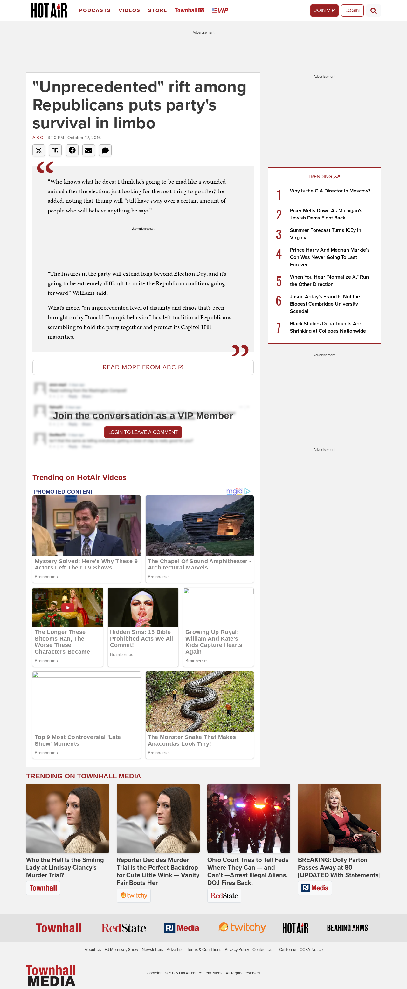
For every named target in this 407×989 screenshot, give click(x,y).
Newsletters (152, 949)
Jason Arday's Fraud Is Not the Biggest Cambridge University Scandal (325, 303)
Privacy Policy (237, 949)
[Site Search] (373, 10)
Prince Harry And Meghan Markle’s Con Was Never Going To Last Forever (330, 257)
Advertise (175, 949)
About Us (93, 949)
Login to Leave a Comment (143, 432)
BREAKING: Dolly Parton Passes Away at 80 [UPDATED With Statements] (339, 867)
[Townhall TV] (191, 10)
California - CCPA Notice (301, 949)
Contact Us (262, 949)
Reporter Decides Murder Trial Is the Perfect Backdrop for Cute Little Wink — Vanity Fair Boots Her (158, 871)
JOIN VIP (324, 10)
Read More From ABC (140, 367)
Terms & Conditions (204, 949)
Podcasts (95, 10)
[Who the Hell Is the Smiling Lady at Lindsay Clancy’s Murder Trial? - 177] (67, 818)
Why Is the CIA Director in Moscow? (330, 191)
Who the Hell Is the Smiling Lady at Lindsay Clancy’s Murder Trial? (65, 867)
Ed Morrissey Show (121, 949)
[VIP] (221, 10)
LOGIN (352, 10)
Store (157, 10)
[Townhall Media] (50, 975)
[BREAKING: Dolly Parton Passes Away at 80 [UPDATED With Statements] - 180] (339, 818)
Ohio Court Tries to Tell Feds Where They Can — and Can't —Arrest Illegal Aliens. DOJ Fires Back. (248, 871)
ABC (39, 137)
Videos (130, 10)
